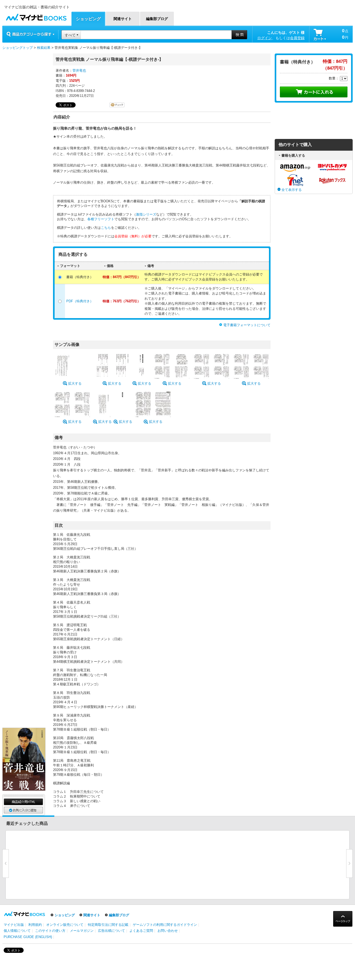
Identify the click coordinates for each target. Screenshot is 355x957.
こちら (106, 228)
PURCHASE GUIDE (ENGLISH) (28, 937)
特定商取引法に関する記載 (108, 925)
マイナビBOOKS (36, 16)
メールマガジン (82, 931)
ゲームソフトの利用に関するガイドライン (165, 925)
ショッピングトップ (17, 48)
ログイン (264, 38)
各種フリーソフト (100, 219)
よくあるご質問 (141, 931)
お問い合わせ (167, 931)
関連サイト (91, 915)
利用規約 (35, 925)
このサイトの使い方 (50, 931)
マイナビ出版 (14, 925)
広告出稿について (111, 931)
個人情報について (17, 931)
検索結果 (43, 48)
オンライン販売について (64, 925)
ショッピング (65, 915)
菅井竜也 (79, 70)
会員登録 (297, 38)
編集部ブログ (119, 915)
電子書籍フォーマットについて (247, 325)
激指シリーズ (146, 214)
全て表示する (291, 190)
